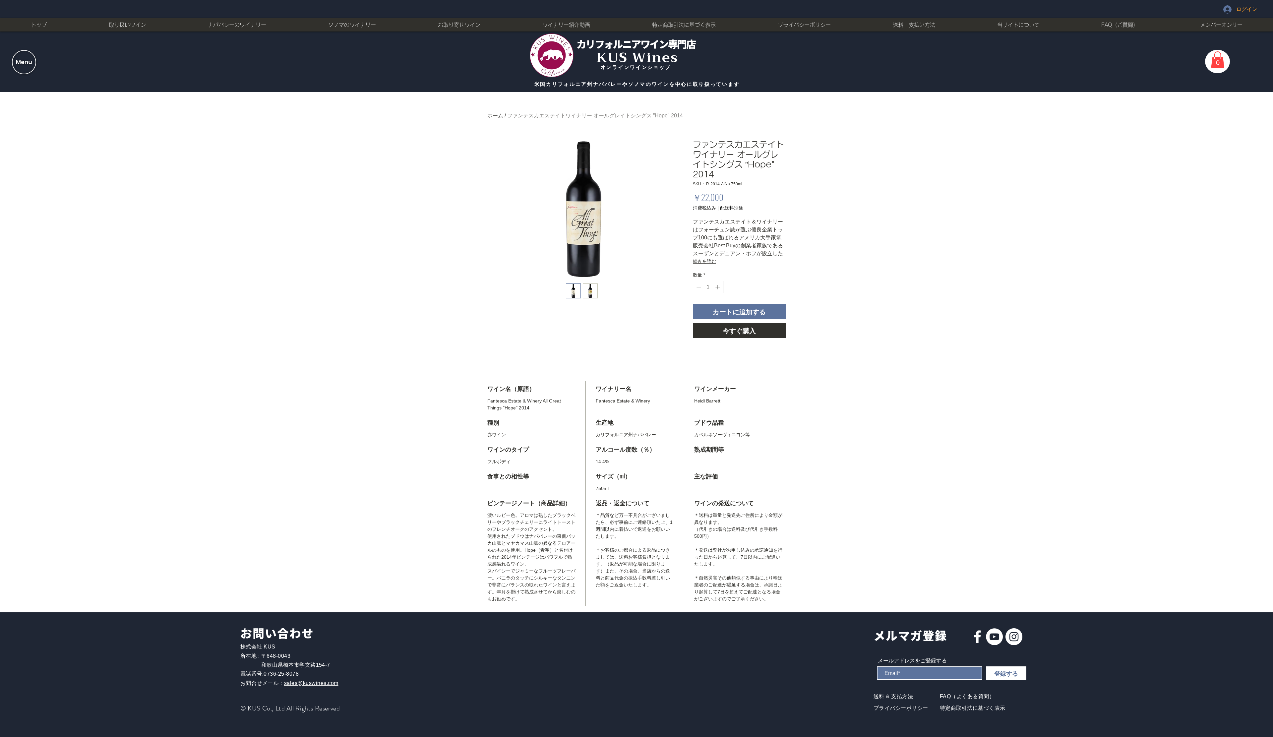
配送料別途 (731, 208)
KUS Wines (637, 57)
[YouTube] (994, 636)
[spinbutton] (708, 287)
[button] (24, 62)
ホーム (495, 115)
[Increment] (718, 287)
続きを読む (704, 261)
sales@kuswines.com (311, 683)
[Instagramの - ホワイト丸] (1013, 636)
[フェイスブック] (977, 636)
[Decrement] (698, 287)
